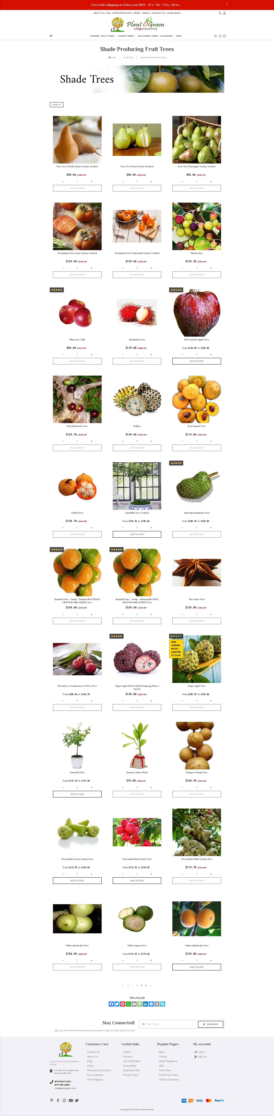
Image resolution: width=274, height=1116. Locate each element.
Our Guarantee (95, 1075)
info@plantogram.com (65, 1088)
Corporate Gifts (122, 13)
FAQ (108, 13)
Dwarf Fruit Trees (168, 1075)
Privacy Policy (130, 1075)
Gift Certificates (131, 1061)
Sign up (202, 1056)
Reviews (127, 1056)
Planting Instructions (98, 1070)
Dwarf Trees (125, 36)
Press (137, 13)
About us (99, 13)
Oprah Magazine (168, 1061)
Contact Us (158, 13)
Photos (163, 1056)
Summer (94, 36)
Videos (146, 13)
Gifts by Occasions (169, 1079)
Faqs (89, 1061)
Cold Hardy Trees (147, 36)
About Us (92, 1056)
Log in (201, 1052)
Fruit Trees (107, 36)
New (178, 36)
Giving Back (173, 13)
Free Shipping (95, 1079)
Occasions (166, 36)
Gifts (161, 1065)
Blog (161, 1052)
